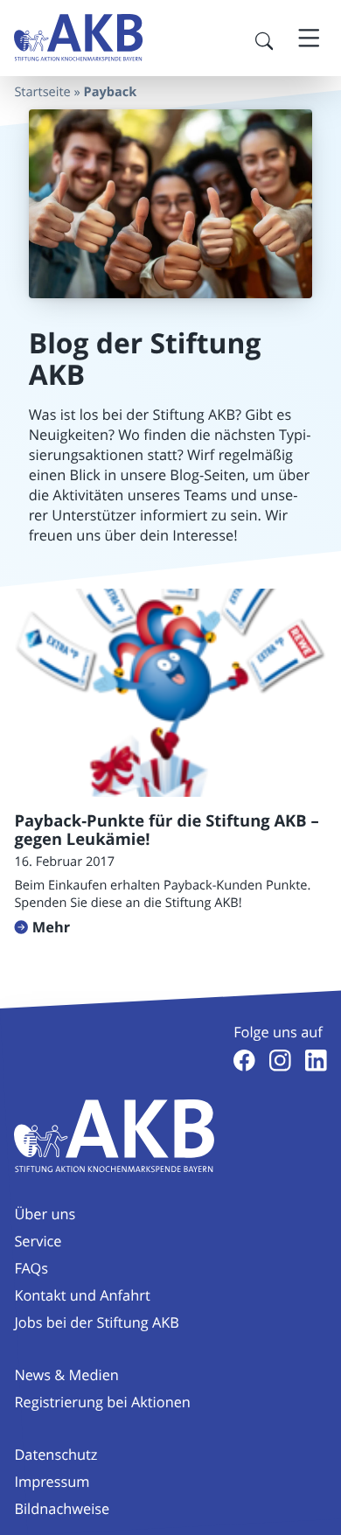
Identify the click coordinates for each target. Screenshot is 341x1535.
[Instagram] (280, 1060)
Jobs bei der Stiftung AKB (96, 1322)
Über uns (44, 1214)
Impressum (51, 1481)
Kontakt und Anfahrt (82, 1295)
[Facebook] (244, 1060)
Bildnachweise (61, 1508)
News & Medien (66, 1375)
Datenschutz (55, 1454)
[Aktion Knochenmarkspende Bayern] (78, 37)
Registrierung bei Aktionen (102, 1402)
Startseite (42, 92)
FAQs (31, 1268)
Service (37, 1241)
